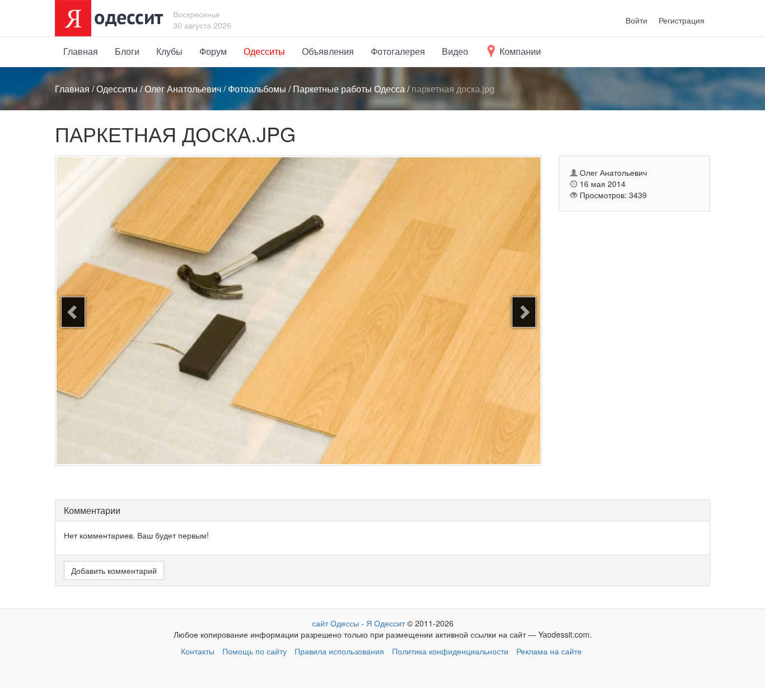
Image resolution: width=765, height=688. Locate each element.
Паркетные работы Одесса (349, 88)
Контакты (197, 651)
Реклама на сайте (549, 651)
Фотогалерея (398, 51)
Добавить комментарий (114, 570)
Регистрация (682, 20)
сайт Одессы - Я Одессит (358, 623)
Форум (213, 51)
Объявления (328, 51)
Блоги (127, 51)
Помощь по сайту (254, 651)
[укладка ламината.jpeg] (524, 312)
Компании (519, 51)
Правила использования (339, 651)
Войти (636, 20)
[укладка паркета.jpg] (73, 312)
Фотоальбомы (257, 88)
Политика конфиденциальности (450, 651)
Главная (80, 51)
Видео (455, 51)
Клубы (169, 51)
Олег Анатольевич (182, 88)
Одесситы (264, 51)
